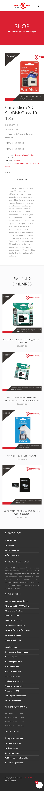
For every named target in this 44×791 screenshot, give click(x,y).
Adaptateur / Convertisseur (16, 601)
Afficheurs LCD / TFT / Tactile (17, 606)
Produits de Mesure (13, 671)
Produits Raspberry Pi (14, 686)
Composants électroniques (16, 652)
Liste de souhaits (12, 555)
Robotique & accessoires (15, 696)
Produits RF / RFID (12, 691)
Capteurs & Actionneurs (15, 625)
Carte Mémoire (19, 164)
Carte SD (17, 161)
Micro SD (35, 164)
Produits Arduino (12, 616)
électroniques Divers (13, 662)
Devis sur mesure (12, 748)
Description (22, 180)
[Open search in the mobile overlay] (38, 6)
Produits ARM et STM (13, 621)
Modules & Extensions (14, 681)
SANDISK (8, 167)
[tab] (22, 179)
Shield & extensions (13, 701)
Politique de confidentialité (16, 758)
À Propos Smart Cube (14, 738)
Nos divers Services (13, 743)
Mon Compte (10, 540)
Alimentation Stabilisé (14, 611)
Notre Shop (9, 545)
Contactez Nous (12, 753)
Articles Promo (11, 647)
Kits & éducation (12, 666)
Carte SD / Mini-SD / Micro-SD (17, 630)
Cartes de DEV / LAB (13, 635)
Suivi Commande (12, 550)
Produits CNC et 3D (13, 640)
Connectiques (11, 657)
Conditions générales (14, 763)
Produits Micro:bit (12, 676)
